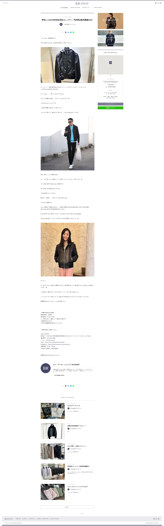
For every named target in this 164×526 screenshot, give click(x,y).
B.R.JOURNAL (64, 7)
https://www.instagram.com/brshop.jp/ (59, 344)
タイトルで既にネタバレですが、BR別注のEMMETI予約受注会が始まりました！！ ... (80, 473)
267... (69, 431)
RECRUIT (24, 518)
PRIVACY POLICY (54, 518)
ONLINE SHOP (98, 7)
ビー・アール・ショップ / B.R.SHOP (66, 364)
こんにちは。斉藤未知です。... (74, 411)
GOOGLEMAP (111, 84)
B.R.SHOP (67, 24)
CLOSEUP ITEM (71, 403)
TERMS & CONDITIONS (43, 518)
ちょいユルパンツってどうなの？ (78, 486)
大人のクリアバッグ (74, 405)
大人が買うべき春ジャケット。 (77, 446)
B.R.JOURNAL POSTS (59, 375)
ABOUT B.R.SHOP (75, 7)
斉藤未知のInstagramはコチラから (50, 355)
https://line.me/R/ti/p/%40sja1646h (55, 342)
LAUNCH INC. (156, 523)
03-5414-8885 (112, 86)
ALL (69, 423)
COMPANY (18, 518)
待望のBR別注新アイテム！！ (77, 426)
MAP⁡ (89, 336)
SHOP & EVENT (71, 464)
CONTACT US (85, 7)
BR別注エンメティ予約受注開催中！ (79, 466)
